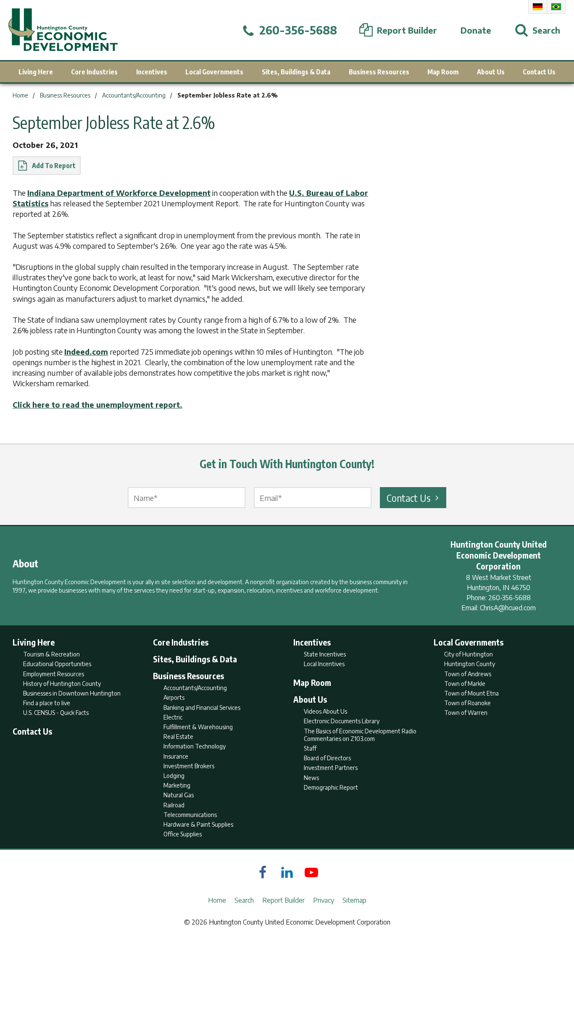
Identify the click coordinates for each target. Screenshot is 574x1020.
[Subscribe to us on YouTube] (311, 872)
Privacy (323, 900)
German (537, 7)
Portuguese (556, 7)
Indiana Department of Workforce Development (119, 193)
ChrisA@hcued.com (508, 608)
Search (244, 900)
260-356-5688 (509, 597)
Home (217, 900)
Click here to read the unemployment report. (97, 404)
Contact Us (409, 497)
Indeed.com (86, 351)
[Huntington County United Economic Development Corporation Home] (63, 30)
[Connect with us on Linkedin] (287, 872)
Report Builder (283, 900)
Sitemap (354, 900)
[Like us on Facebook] (263, 872)
